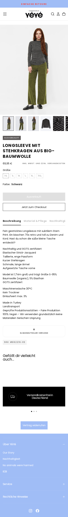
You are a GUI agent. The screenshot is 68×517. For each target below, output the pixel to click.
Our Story (8, 452)
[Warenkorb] (64, 14)
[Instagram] (30, 511)
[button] (5, 14)
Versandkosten (56, 163)
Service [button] (7, 484)
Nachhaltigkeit (11, 459)
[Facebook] (37, 511)
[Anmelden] (58, 14)
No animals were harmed (18, 465)
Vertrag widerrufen (34, 425)
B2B (5, 471)
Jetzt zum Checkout (34, 207)
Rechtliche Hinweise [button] (15, 497)
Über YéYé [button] (9, 444)
